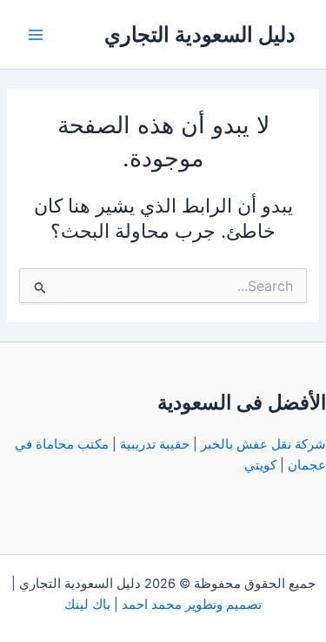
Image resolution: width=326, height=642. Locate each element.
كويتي (260, 465)
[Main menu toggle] (35, 35)
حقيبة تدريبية (155, 444)
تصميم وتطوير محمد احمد (192, 604)
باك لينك (87, 604)
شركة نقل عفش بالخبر (263, 444)
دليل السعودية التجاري (200, 34)
